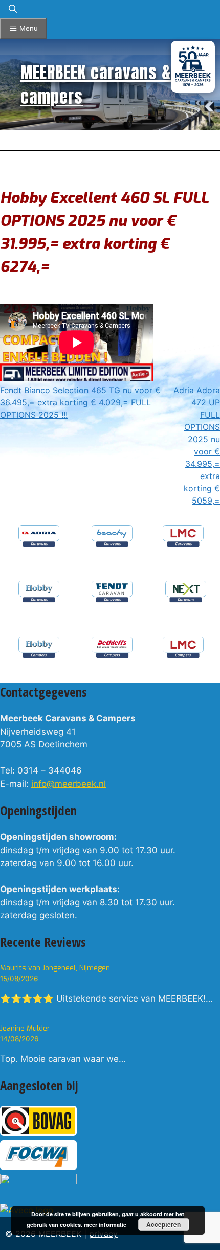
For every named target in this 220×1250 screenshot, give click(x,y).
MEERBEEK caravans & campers (95, 84)
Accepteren (163, 1224)
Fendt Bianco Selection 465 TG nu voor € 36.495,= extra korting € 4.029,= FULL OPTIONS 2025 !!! (80, 402)
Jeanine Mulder (25, 1028)
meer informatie (105, 1225)
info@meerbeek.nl (68, 784)
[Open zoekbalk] (13, 9)
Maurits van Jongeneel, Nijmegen (55, 968)
